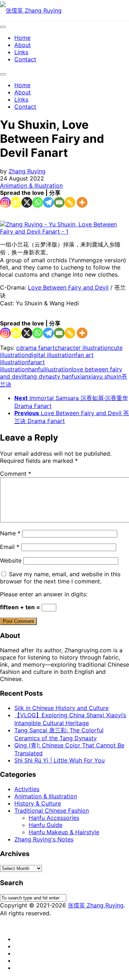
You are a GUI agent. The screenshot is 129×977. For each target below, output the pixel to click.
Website (11, 560)
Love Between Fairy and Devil (68, 287)
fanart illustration (22, 365)
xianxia (86, 376)
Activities (26, 789)
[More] (82, 202)
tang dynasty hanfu (51, 376)
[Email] (59, 202)
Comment (15, 473)
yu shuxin (108, 376)
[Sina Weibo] (16, 202)
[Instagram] (5, 202)
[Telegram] (48, 202)
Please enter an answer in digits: (43, 594)
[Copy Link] (69, 202)
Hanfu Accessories (54, 817)
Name (10, 533)
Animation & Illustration (31, 185)
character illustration (83, 347)
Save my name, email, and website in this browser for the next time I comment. (60, 577)
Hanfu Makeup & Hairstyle (64, 832)
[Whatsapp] (37, 202)
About (22, 44)
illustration (57, 369)
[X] (27, 202)
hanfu (35, 369)
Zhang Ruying (27, 171)
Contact (25, 59)
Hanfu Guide (45, 824)
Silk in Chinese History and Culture (61, 707)
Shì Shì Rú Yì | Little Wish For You (59, 760)
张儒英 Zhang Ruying (96, 905)
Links (21, 52)
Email (9, 546)
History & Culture (37, 803)
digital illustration (51, 354)
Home (22, 37)
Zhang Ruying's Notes (43, 839)
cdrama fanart (35, 347)
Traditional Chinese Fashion (51, 810)
